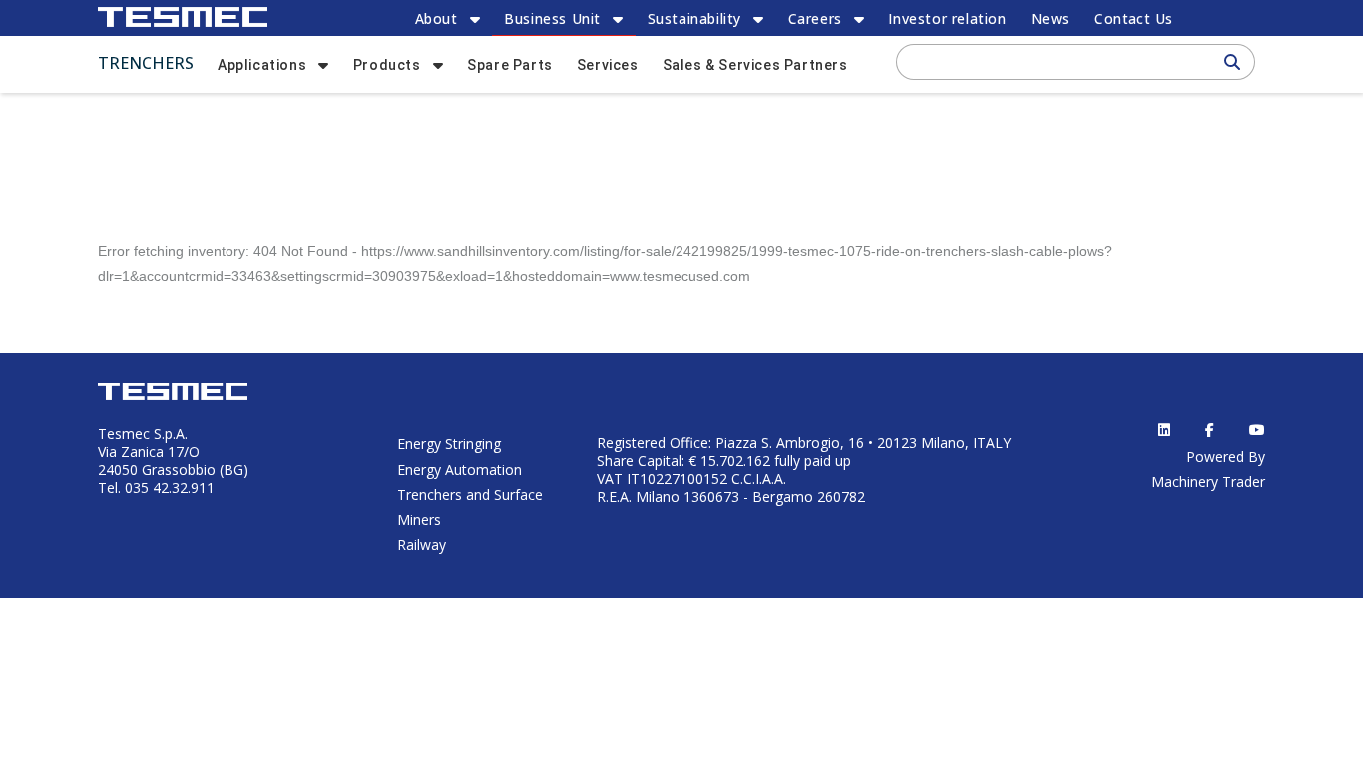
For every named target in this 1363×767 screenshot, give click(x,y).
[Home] (182, 17)
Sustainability (694, 18)
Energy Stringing (449, 443)
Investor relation (947, 18)
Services (608, 65)
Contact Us (1133, 18)
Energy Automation (459, 469)
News (1050, 18)
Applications (262, 65)
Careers (815, 18)
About (436, 18)
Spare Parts (510, 65)
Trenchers (146, 63)
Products (387, 65)
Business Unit (552, 18)
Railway (421, 544)
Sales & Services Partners (755, 65)
